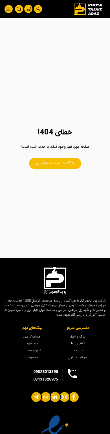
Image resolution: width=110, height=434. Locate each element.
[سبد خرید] (28, 9)
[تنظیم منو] (9, 9)
